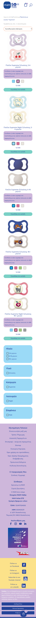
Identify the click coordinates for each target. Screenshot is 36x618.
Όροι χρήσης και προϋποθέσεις (18, 452)
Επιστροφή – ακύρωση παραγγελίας (18, 442)
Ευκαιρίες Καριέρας (18, 449)
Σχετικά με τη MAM (18, 485)
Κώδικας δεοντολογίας (18, 466)
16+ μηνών (13, 359)
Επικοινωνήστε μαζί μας (18, 431)
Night (11, 401)
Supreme (12, 387)
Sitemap (18, 445)
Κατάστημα (16, 17)
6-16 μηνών (13, 356)
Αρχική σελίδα (8, 17)
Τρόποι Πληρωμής (18, 435)
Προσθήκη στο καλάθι (18, 89)
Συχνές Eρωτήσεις (18, 488)
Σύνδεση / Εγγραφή (18, 475)
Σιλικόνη (12, 373)
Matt (10, 415)
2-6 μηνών (12, 353)
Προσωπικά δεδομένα (18, 462)
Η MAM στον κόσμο (18, 492)
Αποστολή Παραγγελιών (18, 438)
